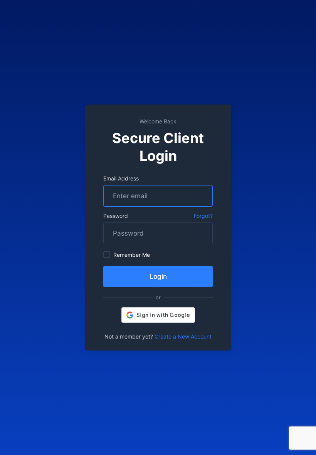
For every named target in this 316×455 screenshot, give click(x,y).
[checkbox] (106, 254)
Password (115, 215)
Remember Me (131, 254)
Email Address (121, 178)
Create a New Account (183, 336)
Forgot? (203, 215)
